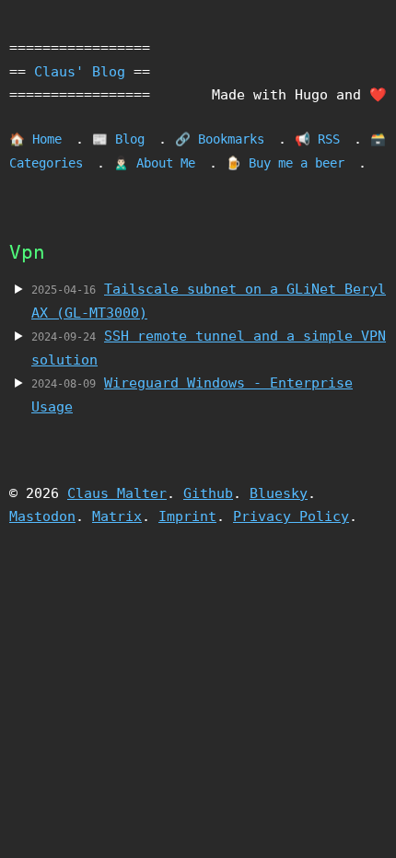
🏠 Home (35, 139)
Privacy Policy (291, 516)
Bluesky (279, 493)
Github (208, 493)
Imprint (187, 516)
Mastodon (42, 516)
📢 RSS (317, 139)
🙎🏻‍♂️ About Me (154, 163)
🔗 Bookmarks (219, 139)
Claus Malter (117, 493)
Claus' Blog (79, 72)
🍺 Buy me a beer (285, 163)
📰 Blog (118, 139)
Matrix (117, 516)
